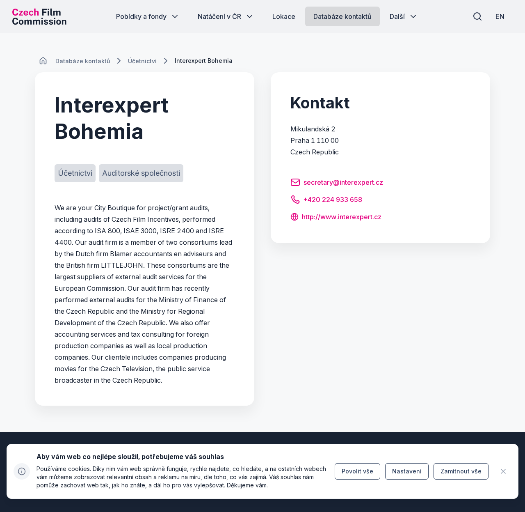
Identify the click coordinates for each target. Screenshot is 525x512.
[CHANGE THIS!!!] (43, 61)
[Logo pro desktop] (39, 16)
